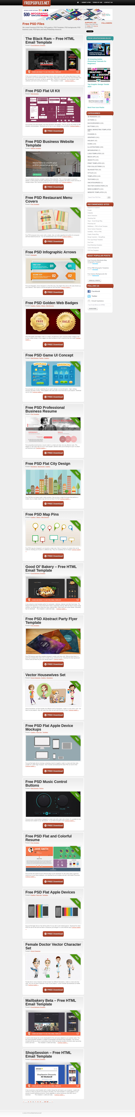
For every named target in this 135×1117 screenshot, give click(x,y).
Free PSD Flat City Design (47, 463)
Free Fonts (90, 242)
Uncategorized (94, 182)
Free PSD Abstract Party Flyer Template (51, 621)
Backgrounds (41, 466)
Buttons (38, 306)
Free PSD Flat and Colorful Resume (48, 838)
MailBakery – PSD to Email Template (97, 226)
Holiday (91, 140)
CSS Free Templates (93, 250)
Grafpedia (90, 213)
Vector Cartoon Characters (95, 229)
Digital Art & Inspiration (94, 207)
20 (45, 1102)
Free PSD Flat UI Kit (42, 91)
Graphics (33, 306)
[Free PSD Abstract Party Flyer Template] (53, 641)
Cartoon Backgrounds (93, 247)
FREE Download (55, 131)
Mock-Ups (39, 732)
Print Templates (35, 204)
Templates (45, 732)
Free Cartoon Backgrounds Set (97, 274)
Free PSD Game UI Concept (49, 355)
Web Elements (35, 94)
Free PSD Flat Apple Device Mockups (49, 727)
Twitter (89, 26)
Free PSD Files (36, 3)
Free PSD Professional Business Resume (45, 409)
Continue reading (70, 81)
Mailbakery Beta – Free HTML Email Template (50, 1002)
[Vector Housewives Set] (53, 693)
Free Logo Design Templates (95, 239)
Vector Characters (35, 678)
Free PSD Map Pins (42, 514)
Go (109, 197)
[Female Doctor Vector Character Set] (53, 967)
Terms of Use (97, 2)
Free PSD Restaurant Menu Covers (48, 199)
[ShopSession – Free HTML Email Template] (53, 1075)
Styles (90, 173)
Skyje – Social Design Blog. (95, 221)
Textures (92, 179)
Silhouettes (93, 170)
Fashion (91, 134)
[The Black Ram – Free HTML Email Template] (53, 61)
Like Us (96, 26)
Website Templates (36, 148)
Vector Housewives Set (45, 675)
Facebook (96, 291)
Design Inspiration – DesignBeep (96, 237)
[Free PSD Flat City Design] (53, 482)
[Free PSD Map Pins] (53, 533)
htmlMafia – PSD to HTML (95, 231)
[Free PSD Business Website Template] (53, 164)
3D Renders (92, 117)
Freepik (90, 210)
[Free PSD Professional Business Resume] (53, 430)
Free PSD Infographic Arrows (50, 252)
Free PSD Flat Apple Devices (50, 892)
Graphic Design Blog (93, 234)
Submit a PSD (86, 2)
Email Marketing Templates (38, 45)
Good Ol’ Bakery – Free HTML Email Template (51, 568)
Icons (90, 144)
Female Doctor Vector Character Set (53, 946)
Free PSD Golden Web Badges (51, 303)
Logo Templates (94, 153)
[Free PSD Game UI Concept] (53, 374)
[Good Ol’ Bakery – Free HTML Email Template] (53, 589)
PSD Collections (95, 166)
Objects (43, 306)
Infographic (34, 255)
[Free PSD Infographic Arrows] (53, 270)
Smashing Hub (91, 218)
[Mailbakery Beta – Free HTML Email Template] (53, 1023)
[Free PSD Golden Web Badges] (53, 321)
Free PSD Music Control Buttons (46, 783)
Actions (91, 120)
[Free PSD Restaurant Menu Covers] (53, 220)
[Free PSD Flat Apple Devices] (53, 911)
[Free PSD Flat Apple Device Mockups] (53, 748)
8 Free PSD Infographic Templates (98, 268)
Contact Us (108, 2)
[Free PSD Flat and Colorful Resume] (53, 858)
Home (78, 2)
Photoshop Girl (92, 223)
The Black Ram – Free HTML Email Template (49, 40)
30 (47, 1102)
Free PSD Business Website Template (49, 143)
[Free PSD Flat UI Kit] (53, 109)
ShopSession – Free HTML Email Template (48, 1054)
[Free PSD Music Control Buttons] (53, 804)
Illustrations (34, 466)
